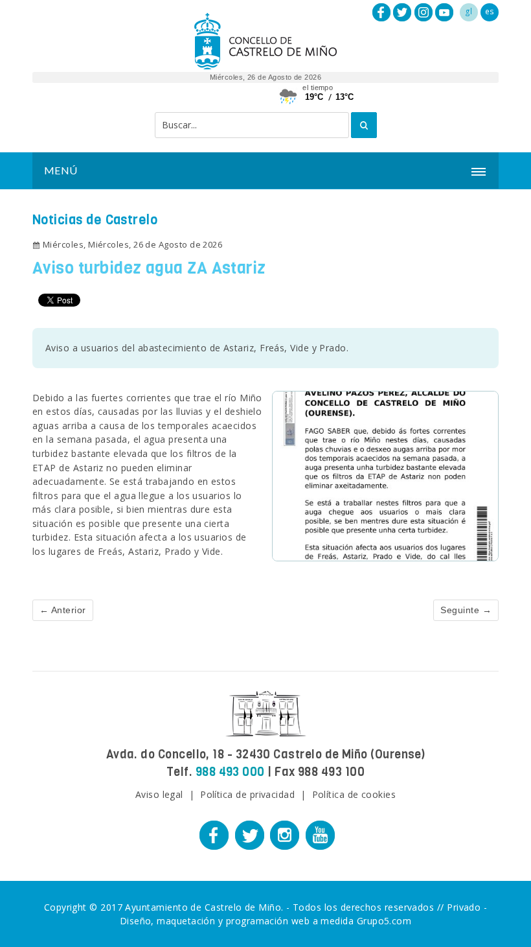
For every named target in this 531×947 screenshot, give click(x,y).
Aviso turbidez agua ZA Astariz (149, 268)
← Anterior (63, 610)
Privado (463, 907)
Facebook (381, 12)
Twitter (402, 12)
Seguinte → (465, 610)
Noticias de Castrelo (94, 220)
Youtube (444, 12)
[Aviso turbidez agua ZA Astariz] (385, 475)
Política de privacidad (247, 794)
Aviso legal (159, 794)
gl (469, 11)
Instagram (423, 12)
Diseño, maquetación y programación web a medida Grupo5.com (266, 921)
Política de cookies (354, 794)
